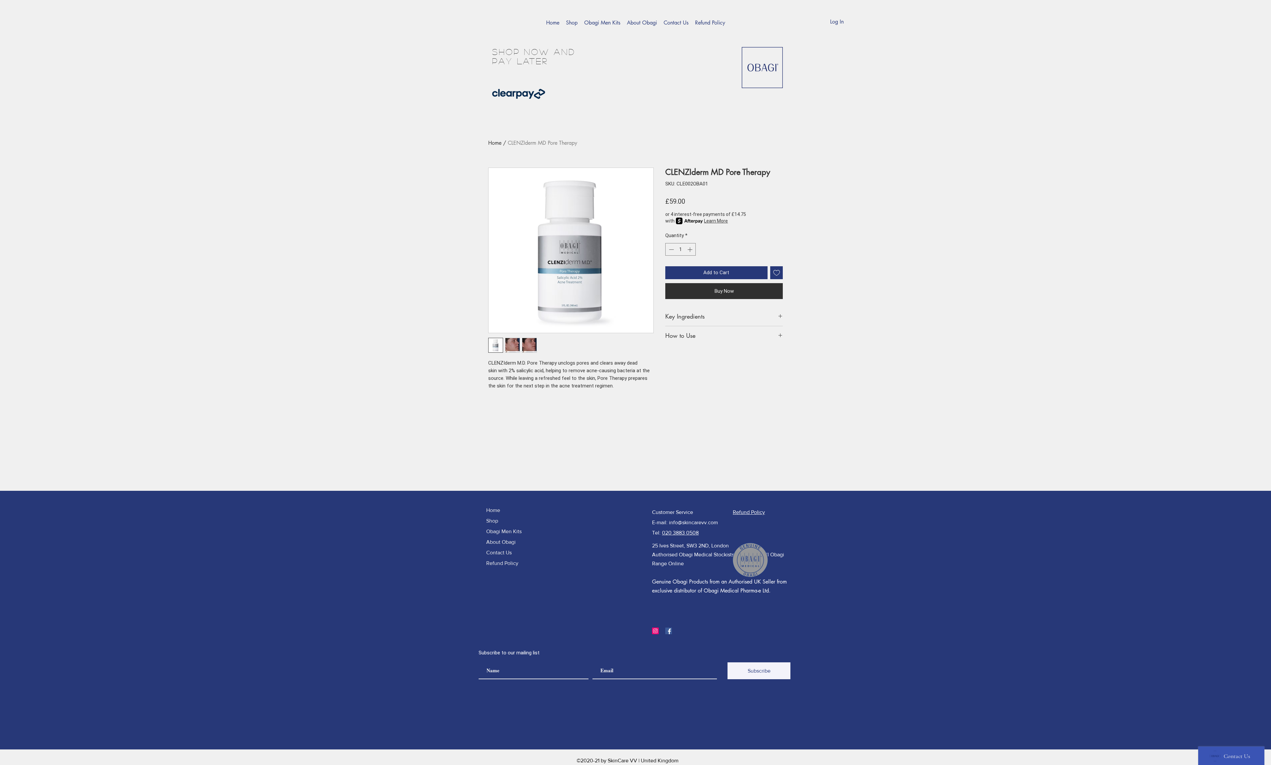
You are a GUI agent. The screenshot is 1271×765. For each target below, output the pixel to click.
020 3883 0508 (680, 533)
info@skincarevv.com (693, 522)
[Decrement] (670, 249)
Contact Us (499, 552)
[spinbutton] (680, 249)
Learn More (716, 221)
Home (494, 142)
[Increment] (690, 249)
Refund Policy (502, 563)
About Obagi (501, 542)
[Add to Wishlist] (776, 272)
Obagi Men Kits (504, 531)
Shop (492, 521)
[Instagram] (655, 631)
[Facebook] (668, 631)
